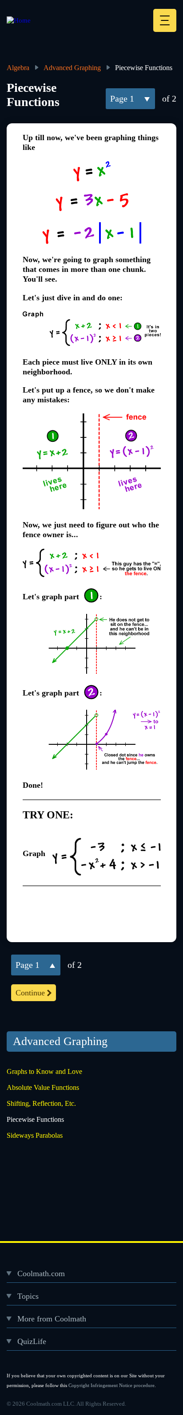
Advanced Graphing (72, 67)
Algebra (18, 67)
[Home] (19, 20)
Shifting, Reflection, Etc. (41, 1103)
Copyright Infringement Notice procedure (111, 1385)
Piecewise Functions (35, 1119)
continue (30, 992)
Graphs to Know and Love (44, 1071)
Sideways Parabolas (35, 1135)
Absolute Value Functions (43, 1087)
